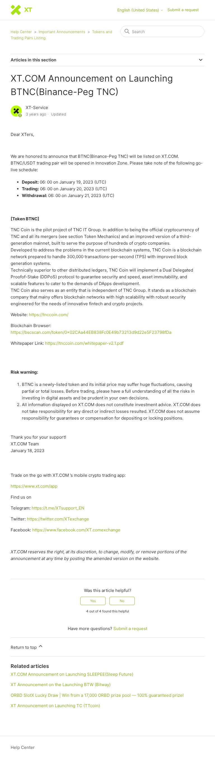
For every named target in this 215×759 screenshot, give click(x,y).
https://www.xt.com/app (34, 486)
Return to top (24, 647)
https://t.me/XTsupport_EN (58, 508)
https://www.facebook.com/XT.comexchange (76, 530)
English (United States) (138, 10)
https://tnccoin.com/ (48, 314)
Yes (93, 601)
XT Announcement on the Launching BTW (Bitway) (61, 684)
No (122, 601)
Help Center (21, 31)
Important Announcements (62, 31)
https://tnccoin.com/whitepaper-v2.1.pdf (84, 343)
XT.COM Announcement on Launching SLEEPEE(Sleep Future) (72, 674)
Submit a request (183, 9)
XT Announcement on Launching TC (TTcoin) (55, 705)
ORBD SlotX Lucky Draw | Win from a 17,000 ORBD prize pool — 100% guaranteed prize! (97, 695)
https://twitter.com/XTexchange (58, 519)
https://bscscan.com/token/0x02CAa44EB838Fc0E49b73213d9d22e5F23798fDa (91, 332)
